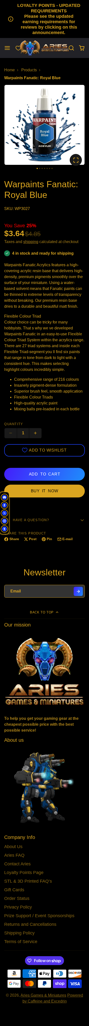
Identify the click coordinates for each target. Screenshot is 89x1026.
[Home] (44, 48)
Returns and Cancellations (30, 924)
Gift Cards (14, 889)
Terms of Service (20, 941)
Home (9, 70)
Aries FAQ (14, 855)
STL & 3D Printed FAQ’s (28, 881)
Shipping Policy (19, 933)
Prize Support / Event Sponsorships (39, 915)
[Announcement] (44, 19)
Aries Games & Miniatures (43, 995)
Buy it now (44, 491)
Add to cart (44, 474)
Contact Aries (17, 863)
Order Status (16, 898)
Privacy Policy (18, 907)
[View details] (44, 671)
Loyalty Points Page (24, 872)
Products (29, 70)
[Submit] (78, 591)
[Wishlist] (18, 48)
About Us (13, 846)
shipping (30, 242)
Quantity (13, 424)
